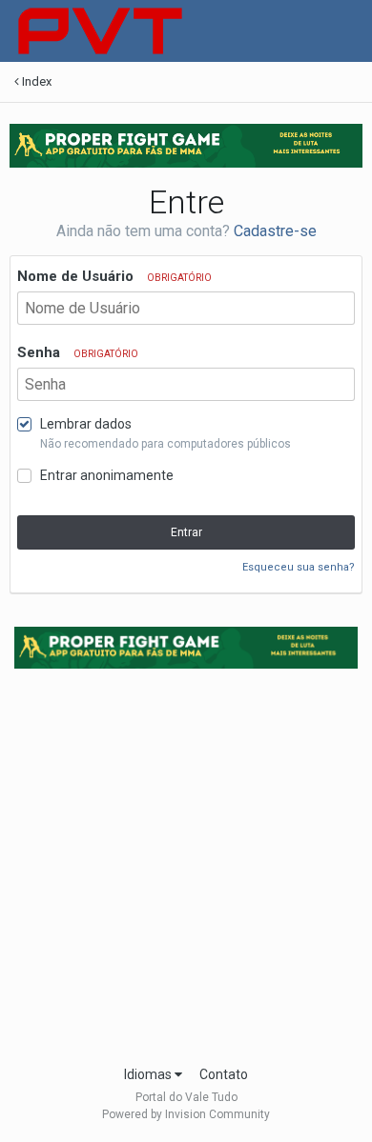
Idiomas (149, 1074)
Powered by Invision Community (186, 1114)
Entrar (186, 532)
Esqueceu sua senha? (298, 567)
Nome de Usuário (114, 276)
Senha (77, 352)
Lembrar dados (86, 423)
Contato (223, 1074)
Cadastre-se (275, 231)
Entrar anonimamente (107, 475)
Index (35, 81)
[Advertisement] (186, 861)
